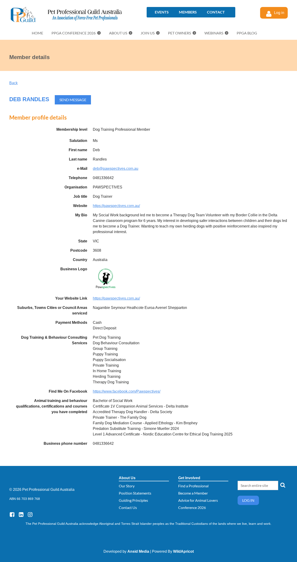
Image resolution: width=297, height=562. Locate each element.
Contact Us (128, 507)
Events (162, 12)
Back (13, 83)
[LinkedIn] (21, 514)
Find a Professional (193, 486)
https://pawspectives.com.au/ (116, 206)
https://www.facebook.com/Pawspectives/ (126, 391)
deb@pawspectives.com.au (115, 169)
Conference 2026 (192, 507)
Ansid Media (138, 551)
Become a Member (193, 493)
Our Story (127, 486)
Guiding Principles (133, 500)
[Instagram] (30, 514)
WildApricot (183, 551)
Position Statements (135, 493)
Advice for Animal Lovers (198, 500)
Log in (248, 500)
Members (188, 12)
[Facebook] (12, 514)
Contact (216, 12)
